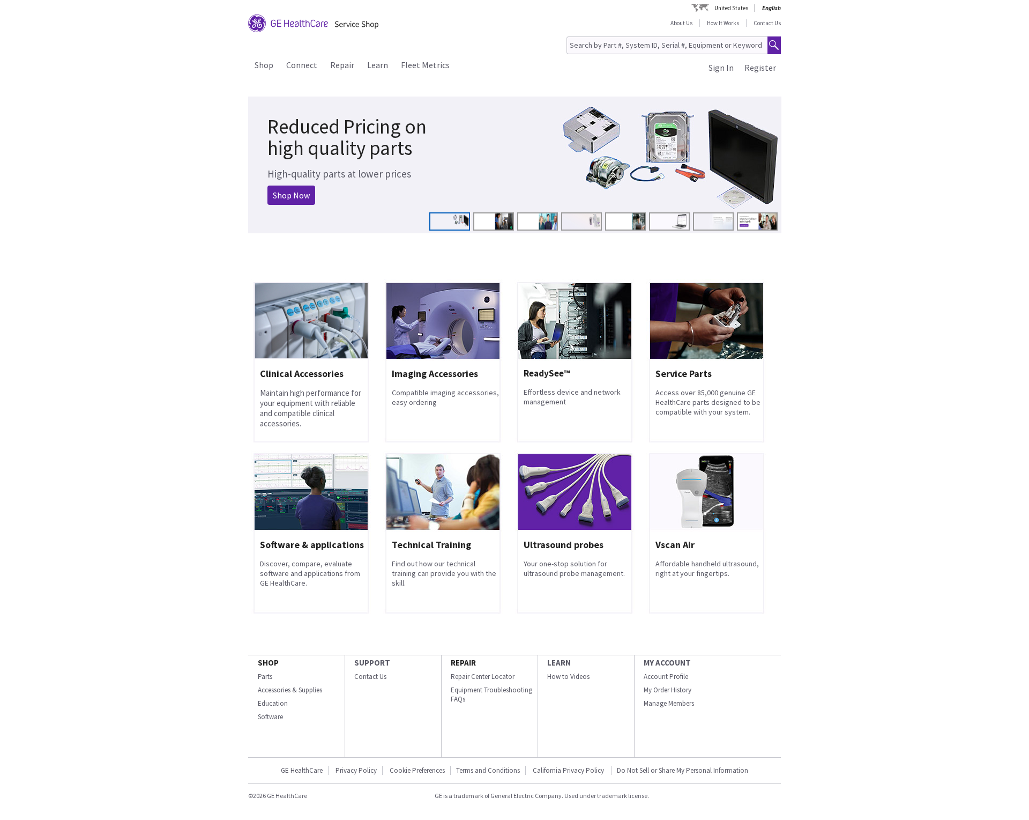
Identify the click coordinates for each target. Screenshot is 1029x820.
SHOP (268, 663)
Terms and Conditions (488, 770)
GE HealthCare (302, 770)
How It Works (723, 23)
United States (731, 8)
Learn (377, 65)
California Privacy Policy (569, 770)
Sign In (721, 67)
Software (270, 716)
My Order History (667, 690)
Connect (301, 65)
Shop (264, 65)
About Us (681, 23)
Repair (342, 65)
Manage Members (669, 703)
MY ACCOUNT (667, 663)
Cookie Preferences (417, 770)
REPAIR (463, 663)
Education (273, 703)
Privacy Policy (356, 770)
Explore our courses (301, 188)
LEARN (559, 663)
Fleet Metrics (425, 65)
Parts (265, 676)
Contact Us (767, 23)
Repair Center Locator (482, 676)
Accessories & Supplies (290, 690)
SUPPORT (372, 663)
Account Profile (666, 676)
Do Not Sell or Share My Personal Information (682, 770)
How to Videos (568, 676)
